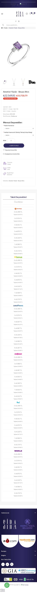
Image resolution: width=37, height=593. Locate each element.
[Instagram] (18, 21)
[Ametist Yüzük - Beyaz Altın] (5, 82)
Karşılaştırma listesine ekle (12, 154)
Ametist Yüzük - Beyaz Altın (17, 28)
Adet (4, 140)
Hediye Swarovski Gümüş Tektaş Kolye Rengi (18, 132)
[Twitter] (11, 564)
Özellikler (18, 202)
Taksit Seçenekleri (18, 197)
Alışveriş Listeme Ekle (11, 150)
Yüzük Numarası (9, 125)
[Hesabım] (27, 14)
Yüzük (5, 28)
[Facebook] (3, 564)
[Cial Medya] (24, 584)
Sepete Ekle (14, 145)
